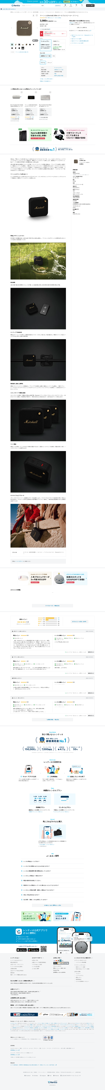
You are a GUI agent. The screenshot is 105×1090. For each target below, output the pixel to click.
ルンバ (68, 1026)
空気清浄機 (54, 1026)
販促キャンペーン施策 (80, 966)
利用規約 (35, 1072)
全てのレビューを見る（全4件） (79, 621)
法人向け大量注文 (90, 5)
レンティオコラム (79, 975)
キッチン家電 (64, 1027)
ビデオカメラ (77, 1023)
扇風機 (79, 1027)
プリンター (27, 1026)
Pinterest (56, 1075)
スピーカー (39, 552)
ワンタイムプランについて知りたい (61, 811)
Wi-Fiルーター (38, 1026)
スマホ (43, 1026)
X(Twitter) (35, 1075)
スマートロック (70, 1024)
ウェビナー (78, 973)
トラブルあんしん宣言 (37, 964)
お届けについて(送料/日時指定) (39, 962)
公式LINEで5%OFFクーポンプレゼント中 (71, 1075)
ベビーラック (27, 1029)
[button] (33, 15)
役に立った (91, 652)
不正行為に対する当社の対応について (67, 1072)
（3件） (32, 117)
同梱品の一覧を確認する (45, 81)
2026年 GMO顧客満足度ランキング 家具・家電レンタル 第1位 (52, 743)
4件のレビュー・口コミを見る (54, 17)
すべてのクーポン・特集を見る (53, 605)
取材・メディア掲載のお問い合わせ (18, 974)
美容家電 (36, 1027)
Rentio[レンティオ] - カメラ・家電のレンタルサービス (22, 1021)
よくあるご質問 (35, 968)
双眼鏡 (31, 1024)
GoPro (52, 1023)
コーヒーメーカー (57, 1027)
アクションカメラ (64, 1023)
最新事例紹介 (78, 979)
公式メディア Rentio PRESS (16, 970)
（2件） (18, 117)
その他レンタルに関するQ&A (46, 78)
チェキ (44, 1024)
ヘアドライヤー (26, 1027)
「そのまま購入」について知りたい (46, 844)
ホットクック (41, 1027)
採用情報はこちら (14, 1050)
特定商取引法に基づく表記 (28, 1072)
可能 (55, 73)
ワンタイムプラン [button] (58, 67)
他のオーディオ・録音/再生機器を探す (80, 40)
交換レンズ (48, 1023)
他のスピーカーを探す (77, 38)
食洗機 (45, 1027)
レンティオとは (14, 957)
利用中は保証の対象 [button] (58, 75)
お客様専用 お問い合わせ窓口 (18, 998)
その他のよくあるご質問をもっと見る (52, 905)
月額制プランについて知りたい (36, 811)
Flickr (50, 1075)
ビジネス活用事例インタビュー (82, 981)
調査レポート (78, 977)
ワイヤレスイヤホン (63, 1024)
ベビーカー (22, 1029)
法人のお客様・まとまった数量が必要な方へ (21, 980)
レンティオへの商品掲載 (81, 962)
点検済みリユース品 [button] (58, 69)
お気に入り (71, 22)
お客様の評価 (13, 968)
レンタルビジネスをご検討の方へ (83, 957)
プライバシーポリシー (42, 1072)
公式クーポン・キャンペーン (17, 964)
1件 (58, 619)
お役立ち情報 (77, 971)
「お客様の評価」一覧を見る (52, 719)
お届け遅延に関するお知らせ (9, 9)
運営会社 (12, 972)
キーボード (31, 1026)
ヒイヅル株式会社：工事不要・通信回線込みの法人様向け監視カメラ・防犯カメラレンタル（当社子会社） (32, 1064)
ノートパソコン (17, 1026)
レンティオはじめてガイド (16, 960)
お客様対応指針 (78, 1072)
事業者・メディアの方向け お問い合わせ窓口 (22, 1005)
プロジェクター (48, 1026)
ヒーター (82, 1027)
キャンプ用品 (50, 1029)
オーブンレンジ (50, 1027)
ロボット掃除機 (75, 1026)
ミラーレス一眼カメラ (42, 1023)
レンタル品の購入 (36, 966)
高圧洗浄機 (87, 1027)
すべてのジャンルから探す (78, 43)
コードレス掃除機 (90, 1026)
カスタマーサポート (37, 957)
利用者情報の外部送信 (51, 1072)
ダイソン (79, 1026)
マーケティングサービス (79, 964)
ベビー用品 (34, 1029)
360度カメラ (56, 1023)
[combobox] (33, 5)
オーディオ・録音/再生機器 (29, 552)
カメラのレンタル (13, 1023)
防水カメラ (89, 1023)
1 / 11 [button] (36, 40)
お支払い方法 (35, 960)
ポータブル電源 (56, 1029)
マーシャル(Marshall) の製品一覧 (22, 52)
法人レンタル (90, 1024)
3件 (58, 618)
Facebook (28, 1075)
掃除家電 (14, 1027)
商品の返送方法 (14, 962)
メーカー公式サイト (19, 561)
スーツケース (62, 1029)
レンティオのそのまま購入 (16, 966)
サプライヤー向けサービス (80, 960)
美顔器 (31, 1027)
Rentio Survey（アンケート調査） (83, 968)
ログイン (58, 5)
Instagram (43, 1075)
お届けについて (14, 989)
